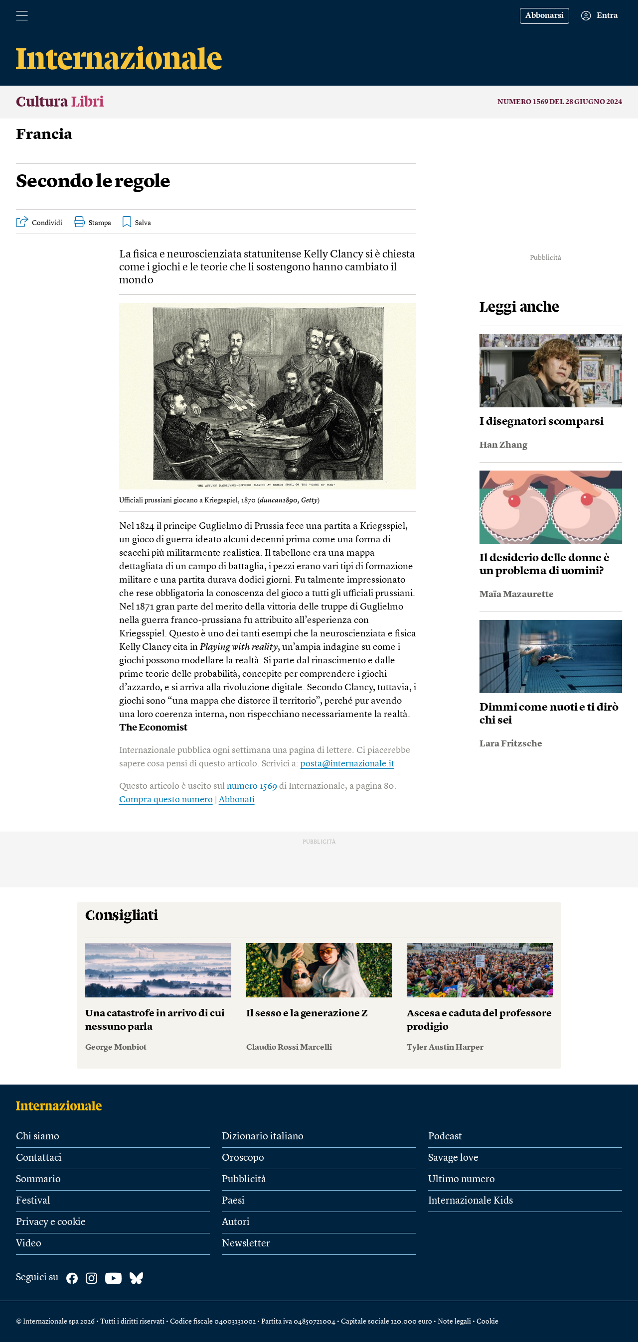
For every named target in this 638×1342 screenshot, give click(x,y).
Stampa (100, 223)
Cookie (487, 1321)
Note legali (454, 1321)
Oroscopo (243, 1158)
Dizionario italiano (263, 1137)
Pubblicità (244, 1180)
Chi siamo (37, 1137)
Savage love (453, 1158)
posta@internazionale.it (347, 763)
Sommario (38, 1180)
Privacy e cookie (51, 1222)
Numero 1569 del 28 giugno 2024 (559, 102)
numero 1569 (252, 786)
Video (28, 1244)
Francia (44, 134)
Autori (236, 1222)
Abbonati (237, 799)
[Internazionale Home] (62, 1105)
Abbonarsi (544, 16)
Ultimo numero (461, 1180)
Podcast (445, 1137)
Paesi (233, 1201)
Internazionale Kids (470, 1201)
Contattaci (39, 1158)
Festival (33, 1201)
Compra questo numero (166, 799)
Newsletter (246, 1244)
